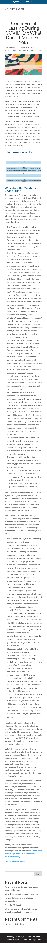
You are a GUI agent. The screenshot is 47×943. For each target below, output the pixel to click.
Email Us (31, 2)
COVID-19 (26, 50)
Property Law (36, 50)
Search (38, 874)
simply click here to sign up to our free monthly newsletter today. (23, 853)
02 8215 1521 (19, 2)
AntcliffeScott (13, 47)
